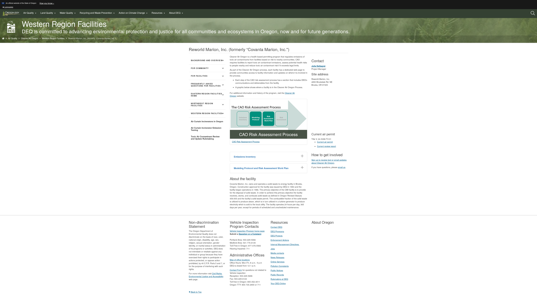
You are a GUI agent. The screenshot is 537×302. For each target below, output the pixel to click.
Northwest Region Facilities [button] (208, 104)
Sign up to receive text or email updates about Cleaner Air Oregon (329, 161)
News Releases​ (277, 257)
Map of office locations (240, 259)
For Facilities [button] (208, 76)
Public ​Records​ (277, 274)
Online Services (277, 261)
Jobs (273, 248)
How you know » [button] (47, 3)
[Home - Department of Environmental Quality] (3, 38)
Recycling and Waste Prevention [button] (97, 13)
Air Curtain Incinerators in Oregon (207, 121)
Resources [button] (159, 13)
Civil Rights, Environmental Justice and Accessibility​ (206, 275)
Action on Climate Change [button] (133, 13)
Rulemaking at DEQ (279, 279)
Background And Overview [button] (208, 60)
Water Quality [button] (68, 13)
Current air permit (325, 142)
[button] (8, 7)
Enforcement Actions (280, 240)
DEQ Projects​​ (276, 235)
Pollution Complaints (280, 266)
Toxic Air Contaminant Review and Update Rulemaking (205, 137)
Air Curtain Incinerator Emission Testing (206, 128)
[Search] (533, 13)
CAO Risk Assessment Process (246, 141)
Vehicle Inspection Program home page (247, 231)
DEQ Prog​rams (277, 231)
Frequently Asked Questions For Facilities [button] (208, 84)
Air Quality (12, 38)
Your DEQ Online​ (278, 283)
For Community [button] (208, 68)
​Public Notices (277, 270)
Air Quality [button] (30, 13)
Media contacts (277, 253)
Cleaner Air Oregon (29, 38)
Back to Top (196, 292)
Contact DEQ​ (276, 227)
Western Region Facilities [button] (208, 113)
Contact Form (236, 270)
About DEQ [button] (176, 13)
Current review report (326, 146)
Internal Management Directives (285, 244)
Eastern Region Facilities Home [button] (208, 94)
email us (341, 167)
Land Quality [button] (48, 13)
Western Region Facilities (53, 38)
